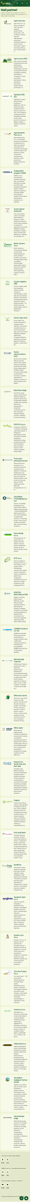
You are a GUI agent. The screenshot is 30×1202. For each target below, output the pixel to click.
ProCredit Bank (20, 832)
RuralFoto (17, 865)
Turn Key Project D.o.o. (20, 972)
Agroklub (15, 1196)
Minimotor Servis (20, 695)
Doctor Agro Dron (20, 318)
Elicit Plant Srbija (20, 390)
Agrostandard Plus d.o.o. (19, 134)
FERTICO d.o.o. (20, 424)
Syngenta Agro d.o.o (20, 898)
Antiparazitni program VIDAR (20, 172)
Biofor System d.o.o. (19, 244)
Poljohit (17, 800)
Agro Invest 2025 (20, 59)
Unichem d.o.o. (20, 1009)
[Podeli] (21, 1198)
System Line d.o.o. (19, 936)
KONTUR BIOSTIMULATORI (21, 593)
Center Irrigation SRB (20, 282)
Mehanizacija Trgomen (19, 660)
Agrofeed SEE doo (19, 95)
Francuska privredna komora (21, 459)
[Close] (22, 3)
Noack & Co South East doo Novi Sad (20, 764)
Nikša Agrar (18, 728)
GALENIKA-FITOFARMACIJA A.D (20, 499)
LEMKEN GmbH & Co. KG (21, 630)
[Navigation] (27, 3)
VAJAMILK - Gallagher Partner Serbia (20, 1080)
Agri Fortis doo (19, 21)
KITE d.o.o (18, 558)
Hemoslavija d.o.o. (18, 534)
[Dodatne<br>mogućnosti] (26, 1198)
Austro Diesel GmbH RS (19, 210)
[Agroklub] (6, 3)
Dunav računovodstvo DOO (20, 354)
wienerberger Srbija (19, 1117)
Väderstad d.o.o (20, 1044)
